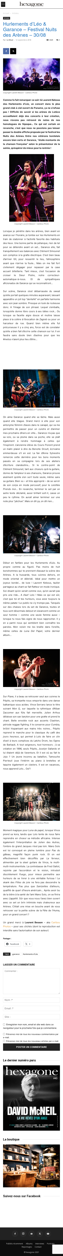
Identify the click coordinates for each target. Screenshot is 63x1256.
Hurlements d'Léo (30, 954)
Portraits (50, 1243)
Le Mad (10, 40)
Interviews (39, 1243)
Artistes (15, 13)
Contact (38, 1247)
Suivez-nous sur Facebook (22, 1196)
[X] (13, 51)
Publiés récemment (14, 1243)
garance (16, 954)
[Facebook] (6, 51)
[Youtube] (48, 1234)
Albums (29, 1243)
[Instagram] (23, 1234)
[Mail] (31, 1234)
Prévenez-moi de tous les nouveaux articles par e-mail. (32, 1041)
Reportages (27, 1247)
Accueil (6, 13)
